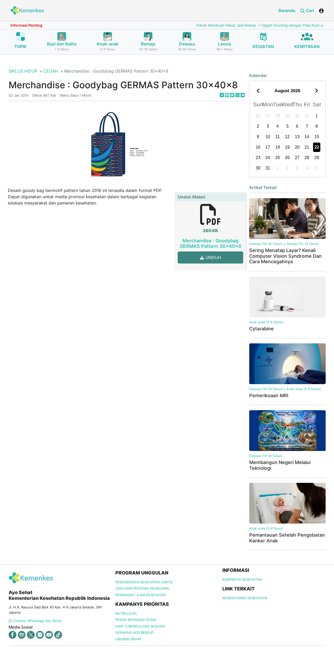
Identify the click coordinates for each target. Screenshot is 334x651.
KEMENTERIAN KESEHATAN (244, 598)
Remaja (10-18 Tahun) (303, 244)
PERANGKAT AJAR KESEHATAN (140, 595)
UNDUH (212, 257)
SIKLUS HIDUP (23, 71)
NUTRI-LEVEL (126, 613)
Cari (309, 10)
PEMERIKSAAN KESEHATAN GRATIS (144, 582)
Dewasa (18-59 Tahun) (266, 244)
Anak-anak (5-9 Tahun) (266, 322)
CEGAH (50, 71)
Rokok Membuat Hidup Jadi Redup (215, 25)
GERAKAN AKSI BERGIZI (134, 632)
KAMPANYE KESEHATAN (242, 579)
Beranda (286, 10)
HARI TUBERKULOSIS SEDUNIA (140, 626)
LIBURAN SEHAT (128, 639)
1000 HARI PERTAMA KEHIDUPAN (142, 588)
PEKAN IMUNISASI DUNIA (136, 620)
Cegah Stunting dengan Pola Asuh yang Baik (288, 25)
